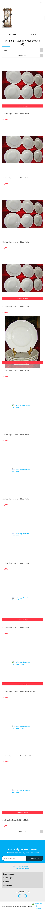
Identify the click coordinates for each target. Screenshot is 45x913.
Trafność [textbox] (5, 50)
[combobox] (22, 50)
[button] (22, 874)
